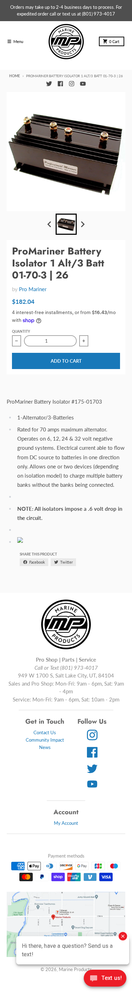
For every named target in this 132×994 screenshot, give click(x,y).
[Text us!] (105, 978)
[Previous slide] (49, 224)
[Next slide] (82, 224)
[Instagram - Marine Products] (71, 84)
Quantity (21, 331)
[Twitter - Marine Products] (49, 84)
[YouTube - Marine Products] (82, 84)
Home (14, 76)
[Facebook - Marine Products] (60, 84)
